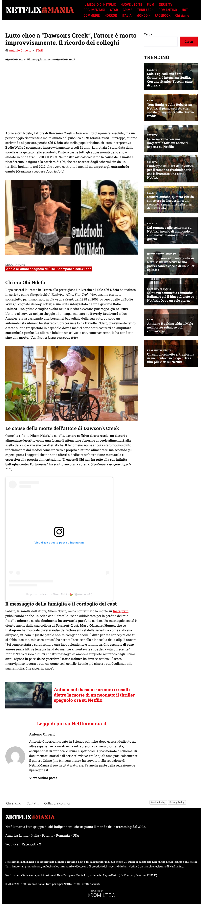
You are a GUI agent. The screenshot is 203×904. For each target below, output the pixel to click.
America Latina (17, 835)
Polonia (47, 835)
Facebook (29, 844)
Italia (35, 835)
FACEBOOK (162, 15)
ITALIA (127, 15)
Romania (63, 835)
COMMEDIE (91, 15)
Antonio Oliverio (20, 50)
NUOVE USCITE (131, 5)
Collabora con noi (57, 803)
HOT (185, 10)
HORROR (110, 15)
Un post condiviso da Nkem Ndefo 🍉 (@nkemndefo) (59, 594)
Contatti (33, 803)
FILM (150, 5)
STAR (114, 10)
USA (76, 835)
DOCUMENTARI (94, 10)
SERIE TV (165, 5)
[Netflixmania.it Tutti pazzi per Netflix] (41, 10)
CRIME (127, 10)
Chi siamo (182, 15)
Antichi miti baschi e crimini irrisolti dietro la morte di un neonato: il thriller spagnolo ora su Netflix (94, 695)
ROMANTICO (168, 10)
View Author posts (43, 778)
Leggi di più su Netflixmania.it (72, 723)
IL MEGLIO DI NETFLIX (99, 5)
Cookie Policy (158, 802)
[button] (153, 10)
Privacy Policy (176, 802)
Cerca (148, 34)
